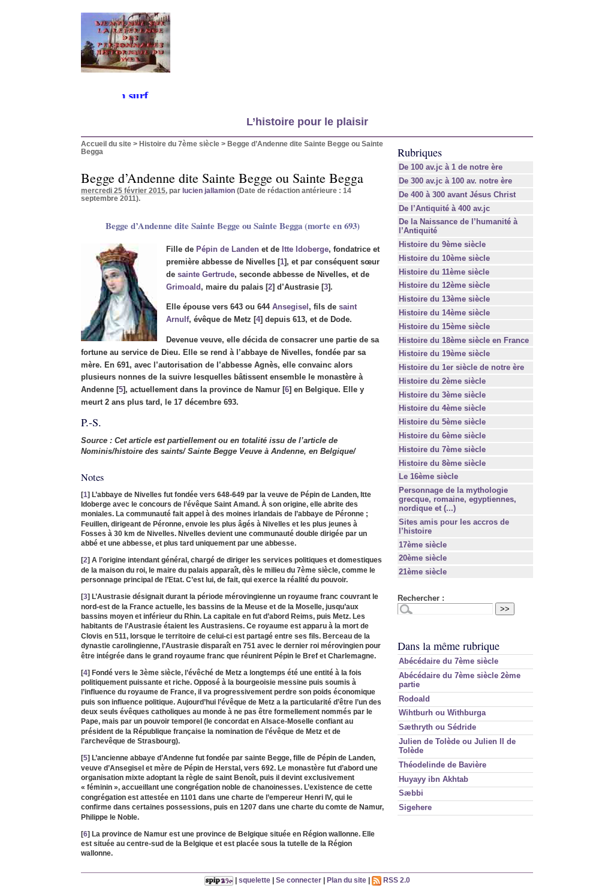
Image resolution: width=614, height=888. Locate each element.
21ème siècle (423, 571)
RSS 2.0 (395, 880)
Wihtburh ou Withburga (442, 712)
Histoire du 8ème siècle (442, 463)
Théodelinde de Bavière (442, 764)
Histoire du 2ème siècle (442, 381)
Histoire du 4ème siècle (442, 408)
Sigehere (415, 807)
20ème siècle (423, 557)
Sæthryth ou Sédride (437, 727)
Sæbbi (411, 792)
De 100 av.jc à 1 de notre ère (450, 166)
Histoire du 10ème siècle (444, 258)
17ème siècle (423, 544)
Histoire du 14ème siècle (444, 312)
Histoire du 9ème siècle (442, 244)
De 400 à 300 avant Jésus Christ (457, 194)
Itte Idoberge (305, 249)
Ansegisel (290, 306)
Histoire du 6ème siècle (442, 435)
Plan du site (346, 880)
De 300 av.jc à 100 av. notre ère (455, 180)
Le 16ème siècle (428, 476)
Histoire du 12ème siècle (444, 285)
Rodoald (414, 698)
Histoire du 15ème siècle (444, 326)
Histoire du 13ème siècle (444, 298)
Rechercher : (421, 598)
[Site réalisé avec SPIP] (218, 880)
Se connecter (298, 880)
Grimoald (183, 286)
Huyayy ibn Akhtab (433, 779)
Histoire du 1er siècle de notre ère (461, 367)
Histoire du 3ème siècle (442, 394)
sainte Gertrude (205, 274)
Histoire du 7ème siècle (179, 144)
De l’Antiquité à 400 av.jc (444, 208)
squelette (254, 880)
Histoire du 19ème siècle (444, 353)
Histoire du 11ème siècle (444, 271)
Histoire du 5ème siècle (442, 421)
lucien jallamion (208, 190)
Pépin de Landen (227, 249)
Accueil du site (106, 144)
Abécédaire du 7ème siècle (448, 661)
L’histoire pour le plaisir (307, 122)
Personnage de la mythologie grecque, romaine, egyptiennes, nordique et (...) (457, 499)
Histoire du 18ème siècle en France (464, 340)
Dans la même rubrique (448, 646)
